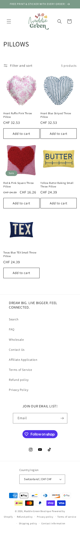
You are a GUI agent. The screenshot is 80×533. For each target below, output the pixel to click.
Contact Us (17, 350)
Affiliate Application (23, 360)
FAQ (11, 329)
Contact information (53, 523)
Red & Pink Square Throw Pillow (18, 184)
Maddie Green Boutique (37, 511)
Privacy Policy (18, 390)
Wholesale (16, 340)
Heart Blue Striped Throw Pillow (55, 115)
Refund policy (19, 380)
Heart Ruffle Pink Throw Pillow (17, 115)
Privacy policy (45, 516)
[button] (9, 21)
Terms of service (66, 516)
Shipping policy (28, 523)
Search (14, 319)
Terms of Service (20, 370)
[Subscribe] (62, 418)
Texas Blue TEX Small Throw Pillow (20, 254)
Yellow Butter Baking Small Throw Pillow (57, 184)
